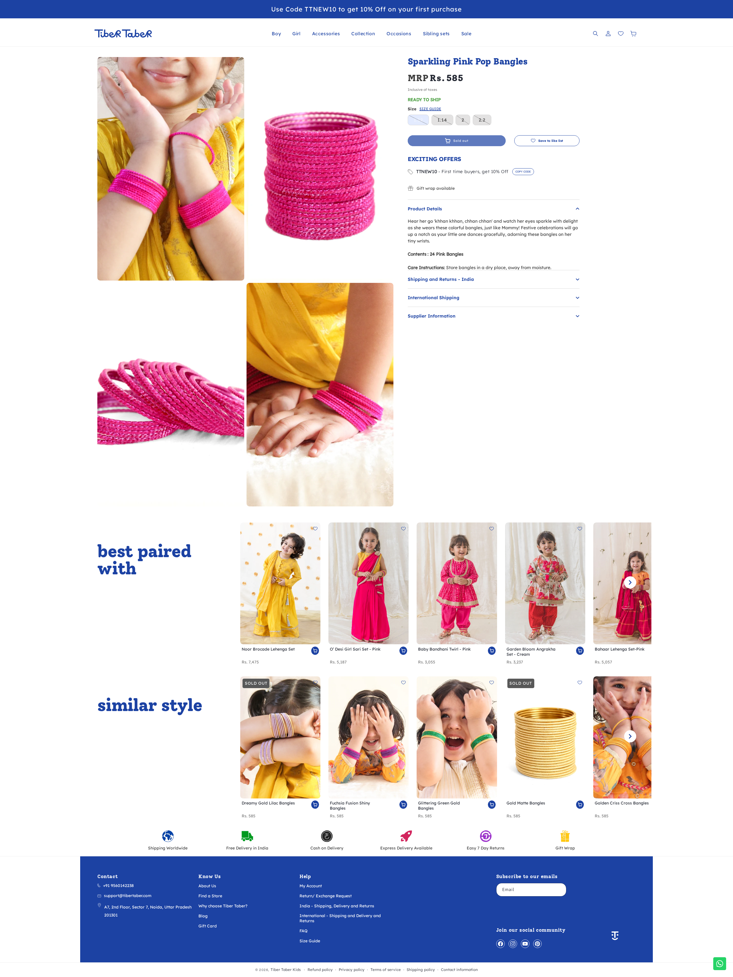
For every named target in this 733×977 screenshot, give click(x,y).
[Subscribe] (559, 889)
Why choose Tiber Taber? (222, 906)
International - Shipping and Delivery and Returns (340, 918)
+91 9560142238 (118, 885)
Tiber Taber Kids (286, 969)
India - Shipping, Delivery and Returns (336, 906)
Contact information (459, 970)
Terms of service (386, 970)
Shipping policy (421, 970)
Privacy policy (351, 970)
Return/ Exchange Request (325, 895)
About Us (207, 885)
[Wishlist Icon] (620, 33)
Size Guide (309, 940)
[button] (276, 33)
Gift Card (207, 926)
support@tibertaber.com (127, 895)
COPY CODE (523, 171)
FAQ (303, 930)
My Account (310, 885)
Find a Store (210, 895)
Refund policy (320, 970)
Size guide (430, 109)
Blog (203, 916)
